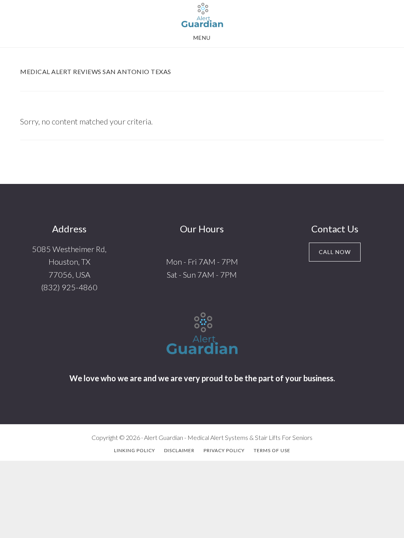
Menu (202, 37)
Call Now (335, 252)
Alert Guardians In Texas (202, 15)
